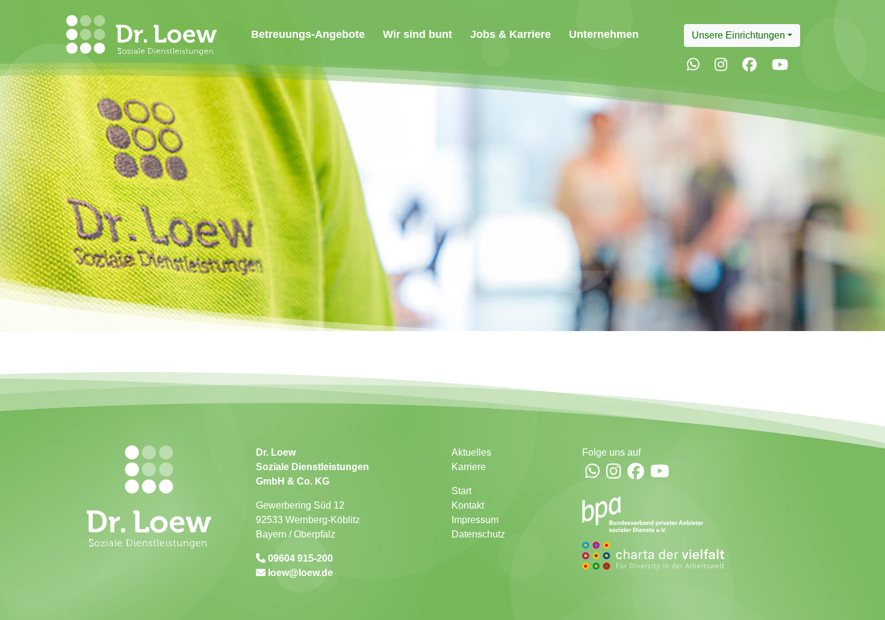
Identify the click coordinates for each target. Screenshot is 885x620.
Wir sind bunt (417, 34)
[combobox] (742, 35)
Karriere (469, 467)
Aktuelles (471, 452)
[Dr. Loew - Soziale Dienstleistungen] (139, 35)
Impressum (475, 520)
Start (461, 491)
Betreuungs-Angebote (308, 34)
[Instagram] (721, 65)
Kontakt (468, 505)
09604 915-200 (299, 558)
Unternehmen (604, 34)
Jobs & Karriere (510, 34)
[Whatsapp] (693, 65)
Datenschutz (478, 534)
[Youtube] (780, 65)
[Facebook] (749, 65)
